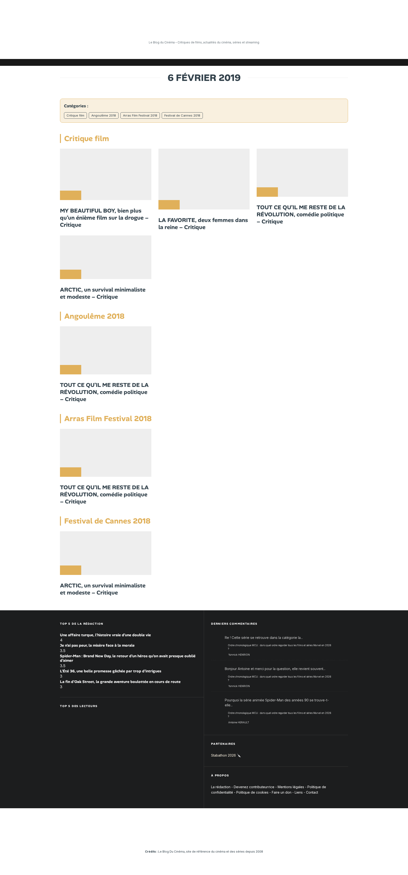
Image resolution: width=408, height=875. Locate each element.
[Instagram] (302, 62)
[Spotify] (337, 62)
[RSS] (344, 62)
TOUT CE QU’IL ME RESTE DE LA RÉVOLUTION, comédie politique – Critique (301, 214)
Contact (312, 792)
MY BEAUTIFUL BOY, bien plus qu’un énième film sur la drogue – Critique (104, 217)
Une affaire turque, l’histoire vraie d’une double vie (105, 634)
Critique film (75, 115)
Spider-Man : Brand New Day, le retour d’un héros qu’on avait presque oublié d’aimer (128, 658)
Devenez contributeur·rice (254, 787)
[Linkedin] (316, 62)
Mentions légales (291, 787)
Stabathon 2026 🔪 (226, 755)
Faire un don (281, 792)
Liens (299, 792)
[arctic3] (105, 257)
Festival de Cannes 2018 (182, 115)
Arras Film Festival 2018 (140, 115)
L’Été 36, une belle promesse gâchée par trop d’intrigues (110, 671)
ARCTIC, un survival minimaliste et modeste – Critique (102, 293)
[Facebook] (287, 62)
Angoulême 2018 (103, 115)
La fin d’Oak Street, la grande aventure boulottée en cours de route (120, 681)
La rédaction (220, 787)
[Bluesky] (323, 62)
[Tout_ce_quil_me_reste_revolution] (302, 173)
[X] (294, 62)
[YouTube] (309, 62)
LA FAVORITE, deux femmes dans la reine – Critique (203, 224)
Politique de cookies (252, 792)
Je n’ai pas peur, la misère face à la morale (97, 645)
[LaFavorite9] (204, 179)
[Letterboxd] (330, 62)
